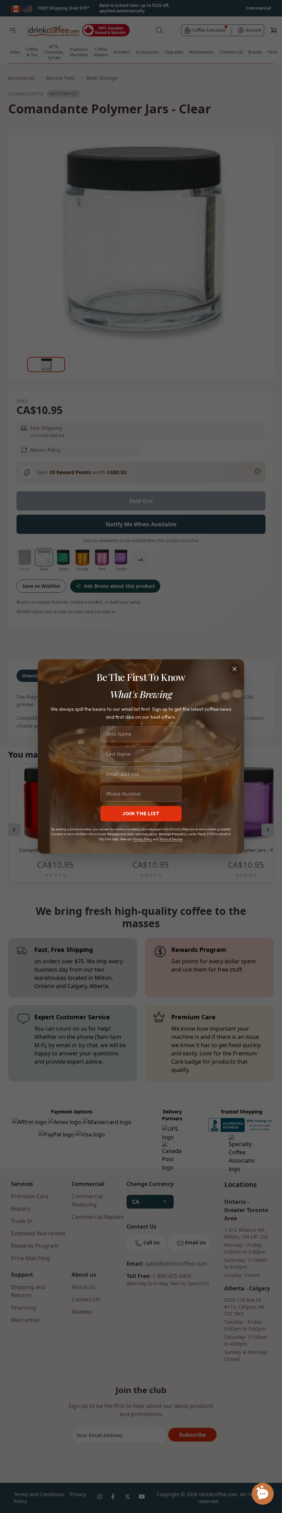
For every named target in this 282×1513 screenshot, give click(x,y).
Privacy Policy (142, 839)
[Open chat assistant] (263, 1494)
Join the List (141, 813)
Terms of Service (170, 839)
